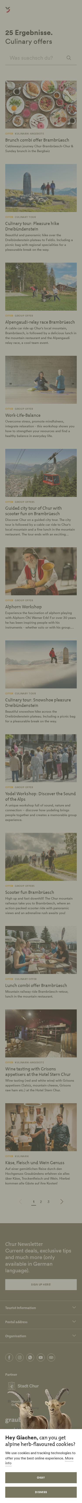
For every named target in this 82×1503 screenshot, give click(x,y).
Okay (41, 1477)
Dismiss (41, 1492)
